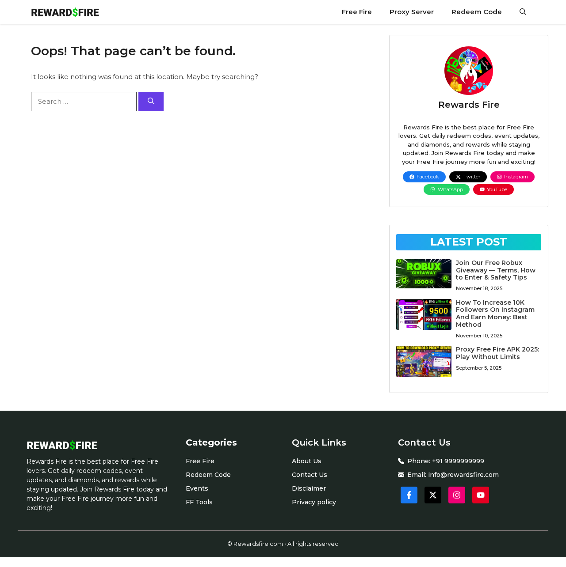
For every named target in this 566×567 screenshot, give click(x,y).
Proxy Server (412, 12)
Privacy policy (314, 502)
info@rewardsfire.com (463, 475)
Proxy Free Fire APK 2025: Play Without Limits (497, 353)
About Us (306, 461)
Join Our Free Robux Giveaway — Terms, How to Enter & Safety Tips (495, 270)
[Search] (151, 102)
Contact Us (309, 475)
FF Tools (199, 502)
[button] (523, 12)
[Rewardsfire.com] (65, 12)
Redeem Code (476, 12)
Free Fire (357, 12)
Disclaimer (309, 488)
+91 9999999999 (458, 461)
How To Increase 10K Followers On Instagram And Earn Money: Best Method (495, 314)
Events (197, 488)
